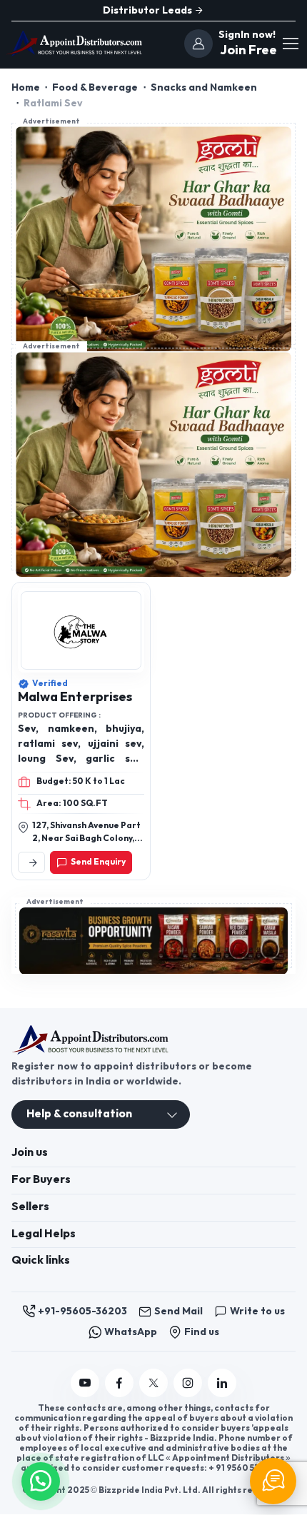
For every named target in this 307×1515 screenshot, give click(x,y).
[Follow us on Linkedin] (222, 1383)
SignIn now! (247, 34)
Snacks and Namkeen (204, 87)
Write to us (257, 1311)
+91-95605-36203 (82, 1311)
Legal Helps (43, 1234)
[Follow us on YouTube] (85, 1383)
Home (25, 87)
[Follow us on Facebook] (119, 1383)
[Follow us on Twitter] (153, 1383)
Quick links (40, 1260)
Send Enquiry (98, 862)
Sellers (30, 1207)
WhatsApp (130, 1332)
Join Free (246, 50)
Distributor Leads (148, 10)
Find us (201, 1332)
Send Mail (178, 1311)
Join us (29, 1153)
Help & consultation (79, 1114)
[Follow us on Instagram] (187, 1383)
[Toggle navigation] (290, 43)
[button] (40, 1479)
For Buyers (41, 1180)
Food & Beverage (95, 87)
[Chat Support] (273, 1481)
